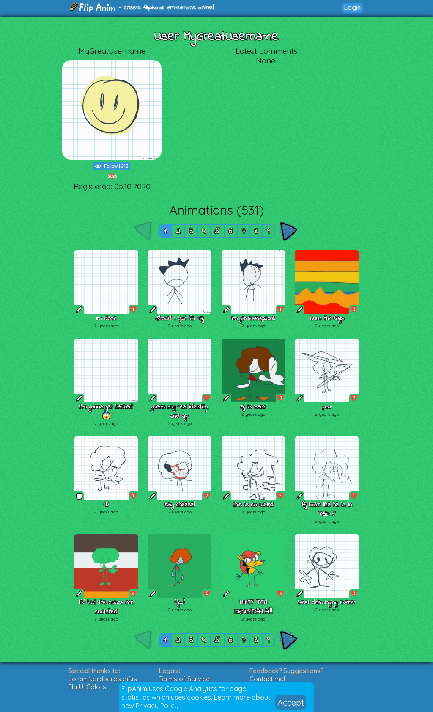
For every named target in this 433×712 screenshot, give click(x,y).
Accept (290, 702)
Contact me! (267, 679)
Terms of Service (184, 679)
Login (352, 7)
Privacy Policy (157, 705)
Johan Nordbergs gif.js (103, 679)
